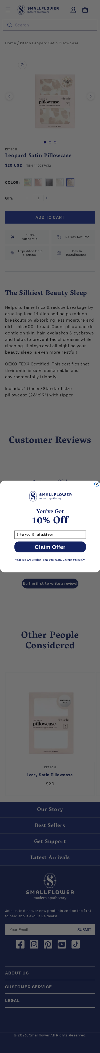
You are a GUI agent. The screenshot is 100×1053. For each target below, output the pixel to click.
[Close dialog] (96, 484)
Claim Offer (50, 547)
